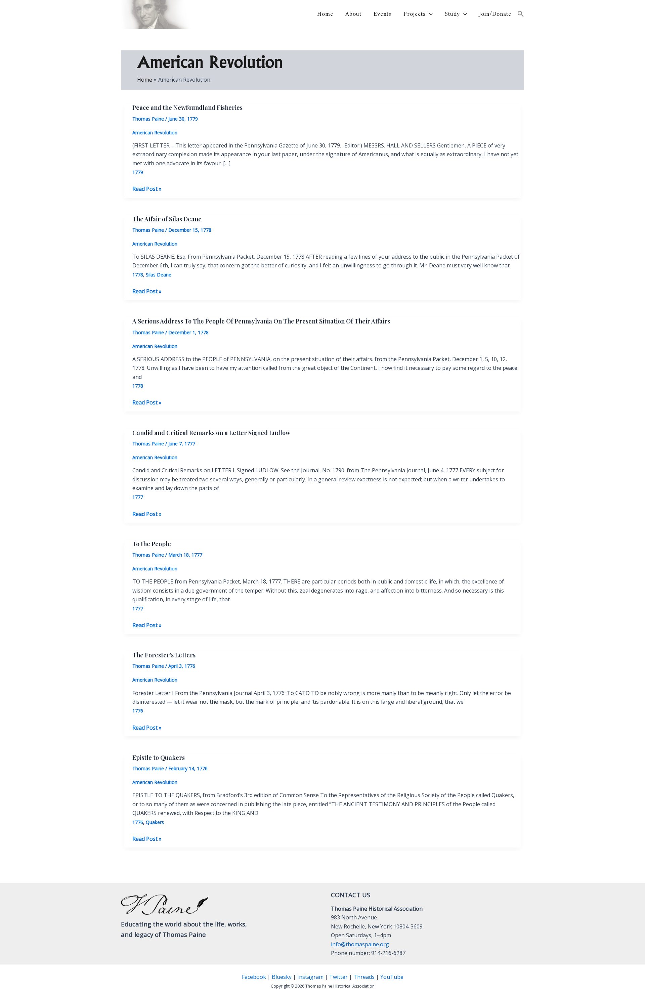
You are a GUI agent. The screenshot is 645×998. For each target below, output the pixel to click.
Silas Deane (158, 274)
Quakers (155, 822)
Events (382, 14)
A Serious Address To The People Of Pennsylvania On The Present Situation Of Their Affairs (261, 321)
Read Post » (147, 189)
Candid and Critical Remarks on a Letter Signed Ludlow (211, 433)
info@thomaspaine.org (360, 944)
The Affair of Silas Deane (167, 219)
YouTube (391, 977)
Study (452, 14)
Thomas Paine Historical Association (246, 14)
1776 (137, 710)
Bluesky (282, 977)
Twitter (338, 977)
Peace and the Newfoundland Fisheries (187, 107)
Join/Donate (495, 14)
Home (325, 14)
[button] (429, 14)
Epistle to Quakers (158, 757)
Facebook (254, 977)
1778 (137, 274)
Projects (414, 14)
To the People (151, 544)
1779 (137, 172)
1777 (137, 497)
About (353, 14)
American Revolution (154, 132)
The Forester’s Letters (164, 655)
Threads (364, 977)
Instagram (310, 977)
